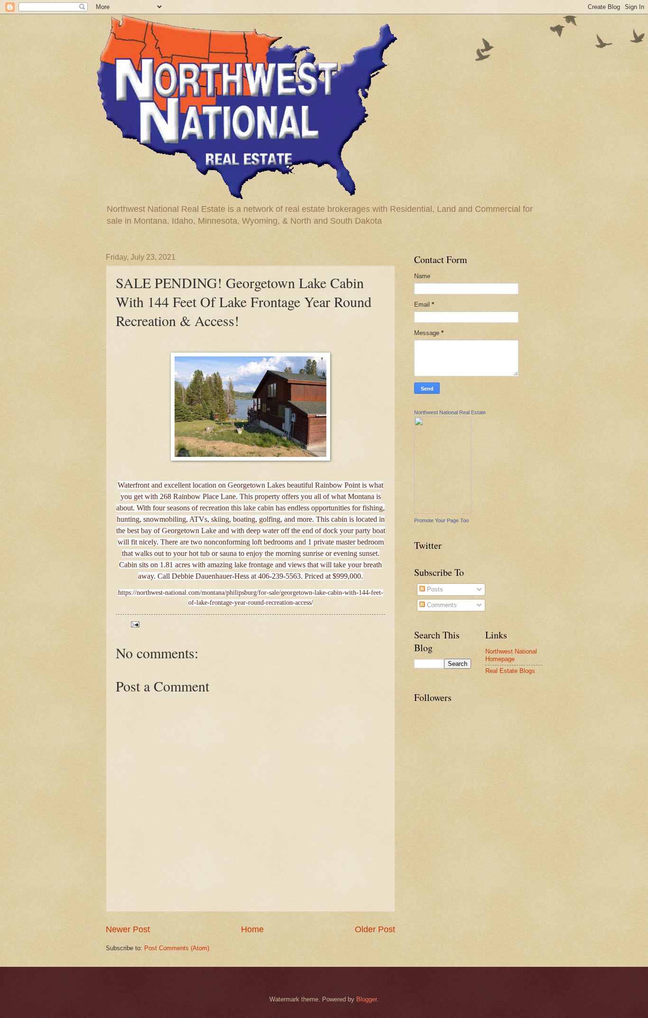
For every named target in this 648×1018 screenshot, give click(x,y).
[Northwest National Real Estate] (442, 511)
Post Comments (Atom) (176, 948)
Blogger (366, 999)
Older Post (375, 929)
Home (252, 929)
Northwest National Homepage (511, 655)
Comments (441, 605)
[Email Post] (134, 623)
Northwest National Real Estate (450, 412)
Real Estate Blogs (510, 670)
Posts (434, 589)
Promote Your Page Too (441, 520)
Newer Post (128, 929)
